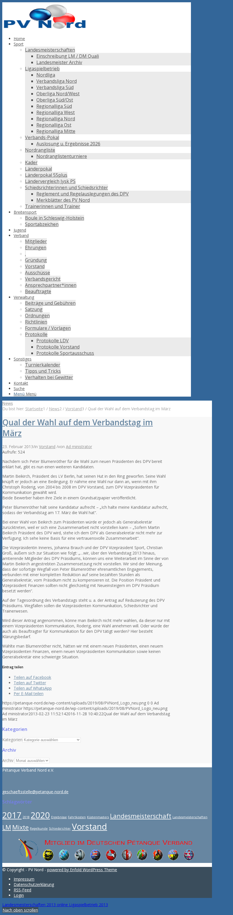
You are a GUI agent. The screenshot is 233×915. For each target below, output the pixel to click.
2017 (12, 815)
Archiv (7, 760)
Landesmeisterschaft (140, 816)
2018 (26, 817)
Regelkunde (39, 828)
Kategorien (12, 739)
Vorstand (47, 446)
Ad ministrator (79, 446)
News (7, 403)
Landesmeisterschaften (189, 817)
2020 (40, 815)
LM (6, 827)
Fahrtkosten (77, 817)
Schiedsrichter (60, 828)
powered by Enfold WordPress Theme (82, 869)
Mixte (20, 827)
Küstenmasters (98, 817)
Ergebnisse (59, 817)
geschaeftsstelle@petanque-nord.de (35, 791)
